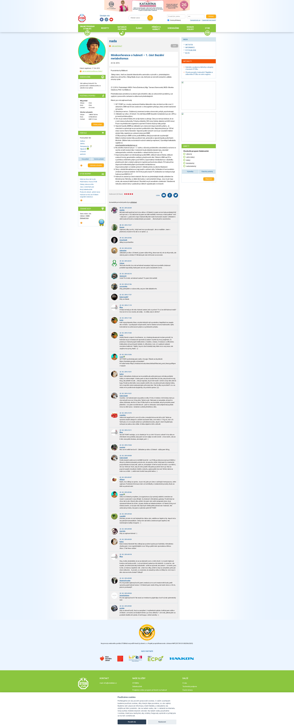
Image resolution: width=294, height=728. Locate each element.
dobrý (188, 160)
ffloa (121, 307)
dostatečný (190, 163)
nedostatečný (191, 166)
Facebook (101, 19)
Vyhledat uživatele (96, 165)
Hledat (150, 18)
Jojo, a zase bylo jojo (87, 187)
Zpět (174, 46)
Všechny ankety (207, 171)
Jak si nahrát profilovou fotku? (92, 71)
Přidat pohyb (97, 124)
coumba (123, 415)
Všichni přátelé (99, 159)
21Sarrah (83, 151)
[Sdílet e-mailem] (163, 195)
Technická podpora (189, 686)
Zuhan (122, 263)
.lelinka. (82, 143)
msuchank (123, 240)
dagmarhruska (125, 580)
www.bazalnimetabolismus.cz (126, 145)
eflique (122, 479)
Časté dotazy (187, 690)
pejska (122, 608)
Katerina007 (124, 297)
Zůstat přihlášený (175, 20)
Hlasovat (208, 179)
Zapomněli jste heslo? (209, 20)
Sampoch (123, 276)
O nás (184, 683)
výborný (189, 154)
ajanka (122, 210)
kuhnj (122, 374)
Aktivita (189, 45)
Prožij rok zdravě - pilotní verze (90, 192)
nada (121, 357)
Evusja (122, 227)
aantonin (83, 154)
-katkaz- (82, 141)
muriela (122, 531)
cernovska (123, 286)
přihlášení (133, 202)
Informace (190, 47)
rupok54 (122, 516)
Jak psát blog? (117, 46)
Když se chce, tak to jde (88, 179)
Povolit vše (132, 722)
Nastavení (162, 722)
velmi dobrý (190, 157)
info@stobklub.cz (110, 683)
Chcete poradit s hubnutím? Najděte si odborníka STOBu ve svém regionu (199, 73)
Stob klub (82, 18)
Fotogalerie (190, 50)
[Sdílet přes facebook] (169, 195)
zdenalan (123, 250)
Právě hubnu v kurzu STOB (88, 182)
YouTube (111, 19)
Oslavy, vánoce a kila (86, 184)
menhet (122, 447)
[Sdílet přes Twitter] (175, 195)
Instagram (106, 19)
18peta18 (83, 149)
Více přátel (85, 159)
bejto (121, 320)
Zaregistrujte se (195, 20)
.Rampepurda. (84, 146)
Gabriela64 (124, 396)
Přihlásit (211, 16)
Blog (187, 53)
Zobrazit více (84, 218)
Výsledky (190, 171)
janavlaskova (124, 595)
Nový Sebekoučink (86, 189)
